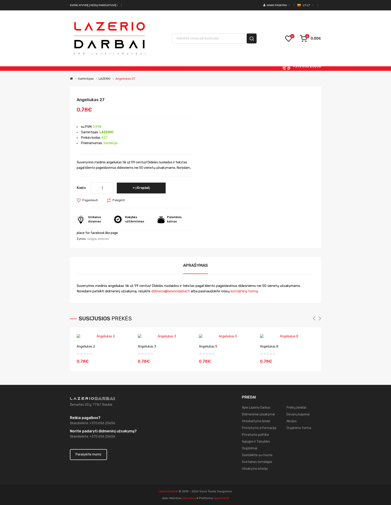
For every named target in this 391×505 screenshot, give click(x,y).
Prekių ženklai (296, 408)
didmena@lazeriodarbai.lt (170, 291)
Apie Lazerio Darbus (256, 408)
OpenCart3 (221, 498)
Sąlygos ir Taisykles (256, 441)
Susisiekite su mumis (257, 455)
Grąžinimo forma (298, 428)
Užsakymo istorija (255, 469)
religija (91, 239)
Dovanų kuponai (298, 414)
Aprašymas (195, 265)
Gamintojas (86, 78)
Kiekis (81, 188)
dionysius (189, 498)
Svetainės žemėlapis (257, 462)
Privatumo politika (255, 435)
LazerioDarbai (168, 491)
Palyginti (118, 200)
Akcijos (291, 421)
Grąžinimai (249, 448)
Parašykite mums (88, 454)
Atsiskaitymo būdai (256, 421)
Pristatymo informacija (259, 428)
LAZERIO (104, 78)
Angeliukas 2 (86, 346)
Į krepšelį (143, 188)
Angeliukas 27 (125, 78)
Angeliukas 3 (147, 346)
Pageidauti (90, 200)
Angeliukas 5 (208, 346)
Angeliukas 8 (269, 346)
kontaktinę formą (244, 291)
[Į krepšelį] (126, 358)
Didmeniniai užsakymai (258, 414)
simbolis (103, 239)
